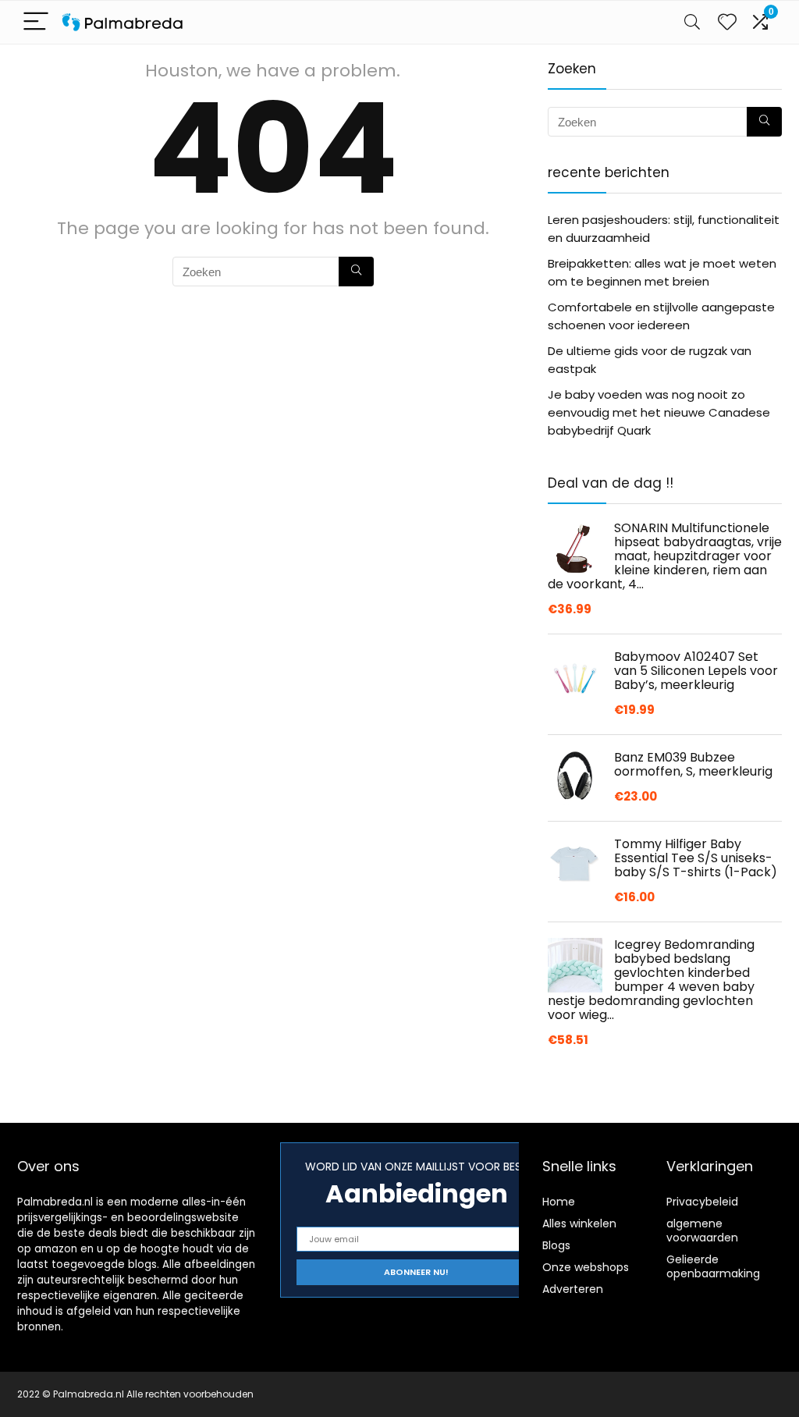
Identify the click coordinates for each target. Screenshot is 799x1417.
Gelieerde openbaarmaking (713, 1266)
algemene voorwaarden (702, 1230)
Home (558, 1201)
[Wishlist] (727, 22)
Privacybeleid (702, 1201)
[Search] (692, 22)
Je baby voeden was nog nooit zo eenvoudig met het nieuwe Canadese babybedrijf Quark (659, 412)
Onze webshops (585, 1267)
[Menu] (36, 22)
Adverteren (572, 1289)
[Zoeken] (356, 271)
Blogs (556, 1245)
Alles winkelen (579, 1223)
